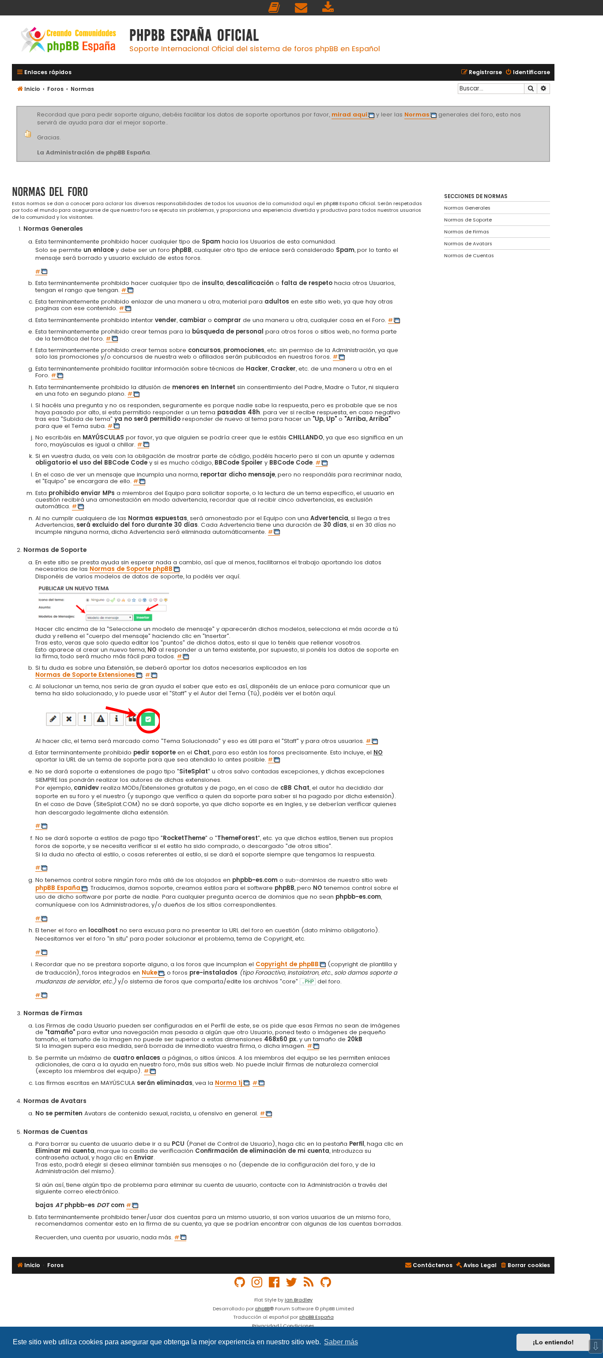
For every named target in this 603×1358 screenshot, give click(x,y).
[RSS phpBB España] (309, 1282)
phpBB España (316, 1316)
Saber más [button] (341, 1342)
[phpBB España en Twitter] (292, 1282)
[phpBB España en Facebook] (275, 1282)
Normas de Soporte (468, 219)
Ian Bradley (299, 1299)
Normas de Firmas (466, 231)
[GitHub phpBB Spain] (240, 1282)
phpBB (262, 1308)
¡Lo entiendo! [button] (553, 1342)
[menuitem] (274, 7)
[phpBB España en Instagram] (257, 1282)
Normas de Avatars (468, 243)
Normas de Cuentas (469, 255)
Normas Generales (467, 207)
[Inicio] (68, 41)
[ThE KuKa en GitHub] (326, 1282)
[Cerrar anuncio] (549, 107)
